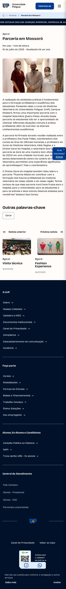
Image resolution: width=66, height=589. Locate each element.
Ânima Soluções (12, 408)
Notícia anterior (17, 232)
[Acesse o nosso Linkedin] (33, 534)
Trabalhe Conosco (13, 402)
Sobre (6, 302)
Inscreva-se (44, 6)
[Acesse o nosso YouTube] (43, 534)
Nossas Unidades (12, 309)
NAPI (5, 449)
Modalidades (10, 382)
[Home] (4, 15)
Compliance (9, 335)
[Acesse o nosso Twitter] (38, 534)
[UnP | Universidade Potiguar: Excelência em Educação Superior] (18, 6)
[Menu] (59, 6)
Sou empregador (12, 415)
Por (16, 45)
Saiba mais (10, 582)
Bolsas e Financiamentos (16, 395)
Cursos (7, 376)
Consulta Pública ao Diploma (19, 443)
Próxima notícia (48, 232)
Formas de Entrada (14, 389)
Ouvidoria (8, 348)
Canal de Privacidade (15, 328)
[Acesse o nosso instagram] (27, 534)
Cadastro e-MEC (12, 315)
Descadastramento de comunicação (23, 341)
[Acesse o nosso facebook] (22, 534)
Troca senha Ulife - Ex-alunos (19, 456)
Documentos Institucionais (17, 322)
